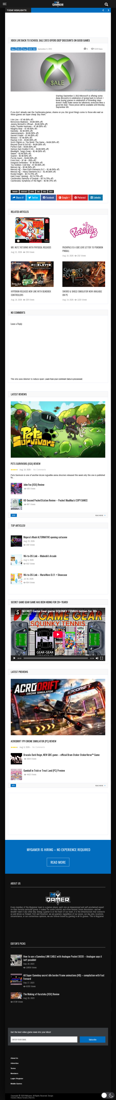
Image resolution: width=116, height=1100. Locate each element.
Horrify (31, 1097)
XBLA (19, 48)
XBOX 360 (32, 48)
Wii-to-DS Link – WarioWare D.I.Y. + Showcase (45, 556)
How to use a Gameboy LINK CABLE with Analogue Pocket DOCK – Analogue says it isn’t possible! (62, 958)
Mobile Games (16, 1084)
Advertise (15, 1063)
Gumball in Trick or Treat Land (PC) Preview (44, 770)
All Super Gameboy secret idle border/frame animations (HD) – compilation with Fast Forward (63, 976)
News (13, 48)
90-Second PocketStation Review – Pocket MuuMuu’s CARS (52, 575)
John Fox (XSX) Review (33, 484)
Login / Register (17, 1079)
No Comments (39, 469)
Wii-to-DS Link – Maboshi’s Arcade (39, 537)
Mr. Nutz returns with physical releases (31, 247)
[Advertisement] (59, 21)
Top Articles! (18, 525)
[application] (58, 634)
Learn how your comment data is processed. (64, 378)
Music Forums (23, 1097)
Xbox (24, 48)
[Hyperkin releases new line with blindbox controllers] (32, 274)
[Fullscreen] (101, 658)
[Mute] (97, 658)
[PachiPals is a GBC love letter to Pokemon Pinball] (83, 230)
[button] (108, 1095)
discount (24, 191)
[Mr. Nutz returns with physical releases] (32, 230)
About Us (14, 1058)
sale (38, 191)
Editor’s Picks (18, 943)
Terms (13, 1068)
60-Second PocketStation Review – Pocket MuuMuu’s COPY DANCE (55, 500)
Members (14, 1074)
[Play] (14, 658)
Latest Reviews (19, 394)
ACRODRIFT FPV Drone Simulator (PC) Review (33, 741)
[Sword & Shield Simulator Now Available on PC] (83, 274)
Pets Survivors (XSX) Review (25, 463)
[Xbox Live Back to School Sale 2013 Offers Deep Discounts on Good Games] (58, 72)
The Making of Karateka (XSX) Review (41, 994)
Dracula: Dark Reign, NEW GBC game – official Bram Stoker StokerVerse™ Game (61, 755)
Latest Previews (19, 672)
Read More (58, 862)
